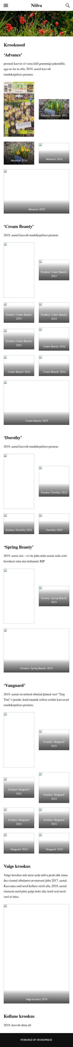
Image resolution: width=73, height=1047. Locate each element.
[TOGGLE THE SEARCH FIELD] (67, 5)
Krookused (14, 44)
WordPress (44, 1040)
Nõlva (36, 5)
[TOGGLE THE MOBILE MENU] (6, 5)
